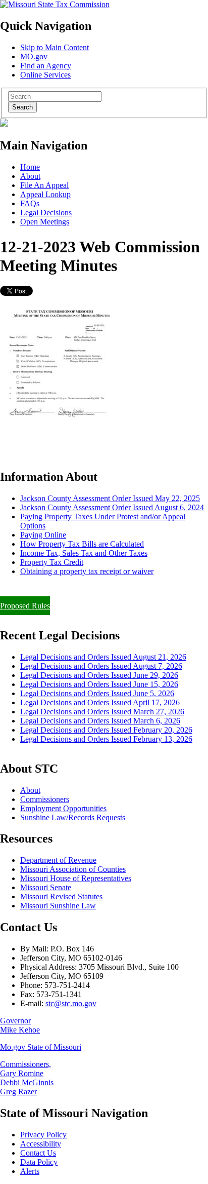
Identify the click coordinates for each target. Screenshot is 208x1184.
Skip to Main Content (54, 47)
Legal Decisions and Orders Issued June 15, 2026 (99, 684)
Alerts (29, 1171)
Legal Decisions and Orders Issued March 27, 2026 (102, 711)
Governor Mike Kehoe (20, 1025)
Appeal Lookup (45, 194)
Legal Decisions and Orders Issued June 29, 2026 (99, 675)
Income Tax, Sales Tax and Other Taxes (83, 553)
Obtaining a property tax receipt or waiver (86, 571)
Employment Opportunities (63, 808)
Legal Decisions (46, 212)
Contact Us (38, 1153)
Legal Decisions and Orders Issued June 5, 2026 (97, 693)
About (30, 176)
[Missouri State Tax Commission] (55, 4)
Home (30, 167)
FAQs (29, 203)
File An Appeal (44, 185)
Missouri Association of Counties (73, 869)
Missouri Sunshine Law (58, 905)
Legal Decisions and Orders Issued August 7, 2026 (101, 666)
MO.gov (33, 56)
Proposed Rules (25, 605)
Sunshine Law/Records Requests (72, 817)
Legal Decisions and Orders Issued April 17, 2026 (100, 702)
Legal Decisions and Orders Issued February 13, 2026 (106, 739)
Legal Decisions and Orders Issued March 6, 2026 (100, 720)
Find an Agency (45, 65)
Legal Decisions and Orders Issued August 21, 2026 (103, 657)
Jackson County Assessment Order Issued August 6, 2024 (112, 507)
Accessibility (40, 1143)
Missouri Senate (45, 887)
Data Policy (39, 1162)
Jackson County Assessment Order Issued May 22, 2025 (110, 498)
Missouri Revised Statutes (61, 896)
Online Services (45, 74)
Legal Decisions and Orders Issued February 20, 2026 (106, 729)
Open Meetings (44, 221)
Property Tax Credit (51, 562)
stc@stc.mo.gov (70, 1003)
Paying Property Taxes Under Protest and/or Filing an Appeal (97, 588)
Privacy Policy (43, 1134)
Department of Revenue (58, 860)
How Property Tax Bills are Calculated (82, 544)
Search (22, 107)
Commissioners (44, 799)
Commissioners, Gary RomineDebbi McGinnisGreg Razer (27, 1078)
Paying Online (43, 534)
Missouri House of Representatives (75, 878)
